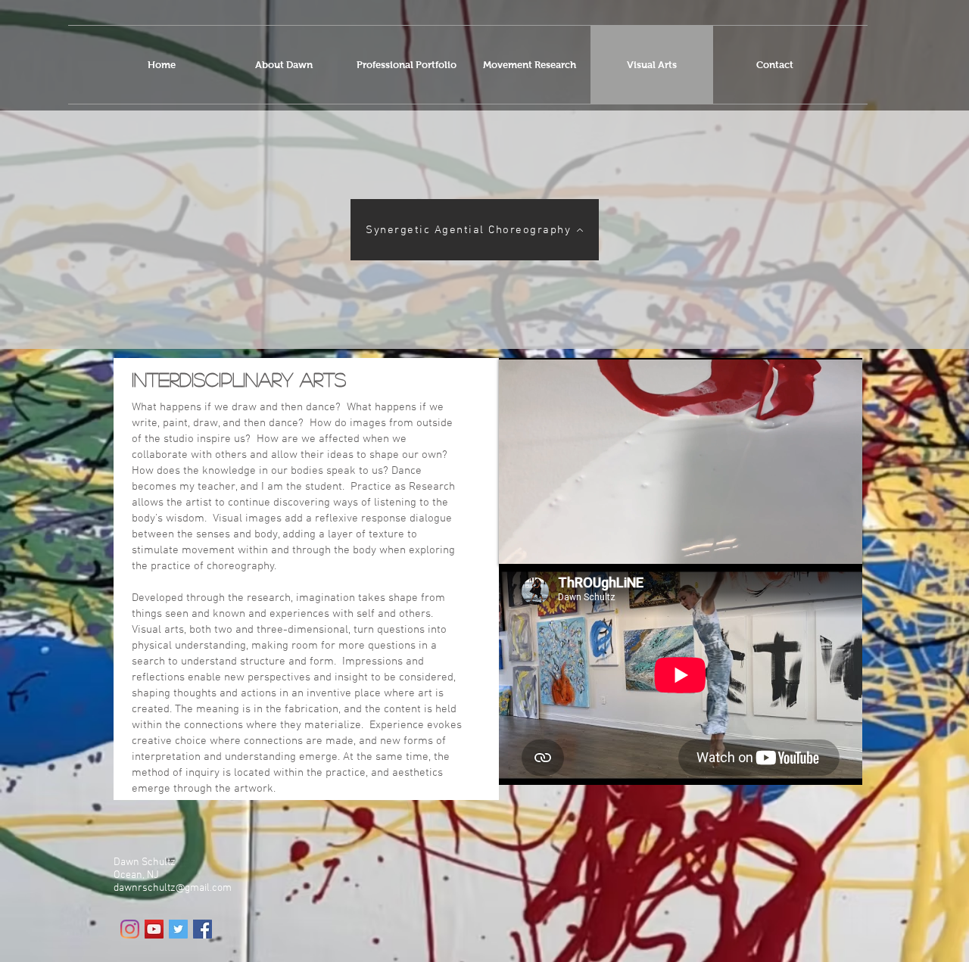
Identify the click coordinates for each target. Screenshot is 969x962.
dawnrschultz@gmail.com (173, 888)
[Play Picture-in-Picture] (816, 545)
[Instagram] (129, 929)
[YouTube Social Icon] (154, 929)
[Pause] (518, 545)
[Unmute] (544, 545)
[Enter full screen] (842, 545)
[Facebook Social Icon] (202, 929)
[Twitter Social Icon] (178, 929)
